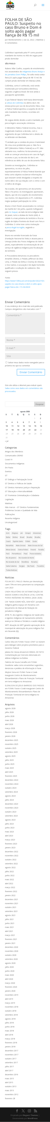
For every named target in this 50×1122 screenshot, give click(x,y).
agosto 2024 (10, 796)
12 (18, 426)
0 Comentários (11, 43)
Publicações (10, 514)
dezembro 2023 (11, 804)
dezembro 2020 (11, 947)
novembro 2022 (11, 855)
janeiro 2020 (10, 991)
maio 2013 (9, 1090)
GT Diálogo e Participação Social (18, 479)
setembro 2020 (11, 959)
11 (12, 426)
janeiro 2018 (10, 1046)
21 (29, 430)
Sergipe (22, 566)
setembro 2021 (11, 911)
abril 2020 (9, 979)
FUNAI (28, 541)
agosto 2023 (10, 820)
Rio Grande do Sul (12, 562)
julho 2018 (9, 1022)
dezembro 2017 (11, 1050)
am (21, 533)
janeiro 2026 (10, 736)
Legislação (9, 499)
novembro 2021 (11, 903)
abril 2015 (9, 1082)
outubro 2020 (10, 955)
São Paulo (30, 566)
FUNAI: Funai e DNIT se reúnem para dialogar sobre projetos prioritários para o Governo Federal (25, 645)
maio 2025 (9, 768)
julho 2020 (9, 967)
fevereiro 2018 (11, 1042)
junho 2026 (9, 716)
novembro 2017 (11, 1054)
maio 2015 (9, 1078)
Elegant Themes (30, 1115)
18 (12, 430)
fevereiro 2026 (11, 732)
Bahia (8, 537)
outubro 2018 (10, 1011)
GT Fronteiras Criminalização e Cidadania (22, 495)
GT (6, 475)
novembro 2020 (11, 951)
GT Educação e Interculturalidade (18, 491)
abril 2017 (9, 1070)
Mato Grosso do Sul (35, 545)
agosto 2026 (10, 708)
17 (7, 430)
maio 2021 (9, 927)
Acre (7, 533)
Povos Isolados (35, 554)
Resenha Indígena (12, 518)
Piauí (25, 554)
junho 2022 (9, 875)
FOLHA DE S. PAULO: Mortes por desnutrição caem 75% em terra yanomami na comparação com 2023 (24, 584)
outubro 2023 (10, 812)
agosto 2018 (10, 1019)
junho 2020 (9, 971)
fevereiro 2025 (11, 776)
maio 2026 (9, 720)
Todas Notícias (11, 570)
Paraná (33, 550)
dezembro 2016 (11, 1074)
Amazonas (37, 533)
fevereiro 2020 (11, 987)
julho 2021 (9, 919)
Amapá (28, 533)
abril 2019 (9, 999)
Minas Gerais (10, 550)
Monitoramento (15, 40)
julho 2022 (9, 871)
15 (35, 426)
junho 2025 (9, 764)
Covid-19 (8, 459)
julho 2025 (9, 760)
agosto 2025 (10, 756)
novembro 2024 (11, 784)
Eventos (8, 471)
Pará (7, 554)
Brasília (37, 537)
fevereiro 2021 (11, 939)
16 (41, 426)
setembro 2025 (11, 752)
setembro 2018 (11, 1015)
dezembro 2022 (11, 851)
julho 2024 (9, 800)
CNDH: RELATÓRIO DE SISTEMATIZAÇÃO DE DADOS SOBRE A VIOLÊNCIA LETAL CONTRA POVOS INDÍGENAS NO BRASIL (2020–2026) (24, 594)
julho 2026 (9, 712)
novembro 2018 (11, 1007)
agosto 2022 (10, 867)
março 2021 (10, 935)
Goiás (35, 541)
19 (18, 430)
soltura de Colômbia (15, 103)
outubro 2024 (10, 788)
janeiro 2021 (10, 943)
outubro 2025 (10, 748)
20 (24, 430)
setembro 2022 (11, 863)
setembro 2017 (11, 1062)
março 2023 (10, 839)
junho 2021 (9, 923)
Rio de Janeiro (11, 558)
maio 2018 (9, 1030)
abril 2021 (9, 931)
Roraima (34, 562)
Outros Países (23, 550)
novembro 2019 (11, 995)
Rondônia (25, 562)
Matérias (39, 40)
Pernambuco (16, 554)
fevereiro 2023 (11, 843)
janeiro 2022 (10, 895)
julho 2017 (9, 1066)
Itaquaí (14, 212)
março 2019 (10, 1003)
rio (10, 212)
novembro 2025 (11, 744)
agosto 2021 (10, 915)
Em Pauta (9, 467)
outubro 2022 (10, 859)
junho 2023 (9, 827)
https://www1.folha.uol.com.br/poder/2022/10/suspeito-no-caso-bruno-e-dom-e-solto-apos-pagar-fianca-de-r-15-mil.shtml (24, 284)
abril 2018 (9, 1034)
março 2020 (10, 983)
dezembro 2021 (11, 899)
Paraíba (41, 550)
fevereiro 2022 (11, 891)
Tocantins (40, 566)
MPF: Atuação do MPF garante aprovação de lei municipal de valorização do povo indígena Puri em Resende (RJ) (25, 628)
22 (35, 430)
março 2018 (10, 1038)
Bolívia (15, 537)
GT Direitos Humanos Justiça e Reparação (22, 487)
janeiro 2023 (10, 847)
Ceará (8, 541)
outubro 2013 (10, 1086)
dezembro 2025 (11, 740)
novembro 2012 (11, 1094)
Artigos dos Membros (14, 451)
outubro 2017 (10, 1058)
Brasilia (29, 537)
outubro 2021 (10, 907)
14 (29, 426)
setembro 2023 (11, 816)
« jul (6, 441)
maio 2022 (9, 879)
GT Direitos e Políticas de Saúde (18, 483)
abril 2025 (9, 772)
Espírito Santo (18, 541)
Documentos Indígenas (14, 463)
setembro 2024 (11, 792)
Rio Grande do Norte (26, 558)
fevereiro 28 (10, 1098)
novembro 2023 (11, 808)
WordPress (33, 1118)
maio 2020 (9, 975)
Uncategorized (11, 522)
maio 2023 (9, 831)
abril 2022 (9, 883)
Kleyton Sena (10, 672)
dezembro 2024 (11, 780)
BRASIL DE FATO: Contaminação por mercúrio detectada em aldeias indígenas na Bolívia (24, 655)
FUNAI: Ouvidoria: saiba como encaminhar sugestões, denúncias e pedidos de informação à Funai (24, 665)
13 (24, 426)
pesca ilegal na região (15, 227)
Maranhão (9, 545)
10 (7, 426)
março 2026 (10, 728)
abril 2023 (9, 835)
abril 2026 (9, 724)
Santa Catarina (11, 566)
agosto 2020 (10, 963)
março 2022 (10, 887)
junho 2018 (9, 1026)
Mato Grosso (21, 545)
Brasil (22, 537)
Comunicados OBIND (14, 455)
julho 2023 (9, 824)
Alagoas (15, 533)
